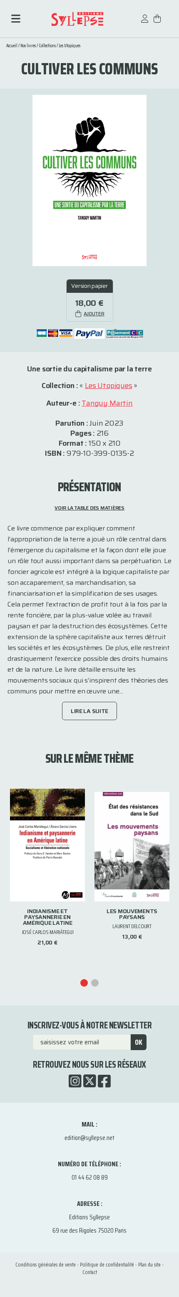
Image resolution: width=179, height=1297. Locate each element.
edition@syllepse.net (89, 1137)
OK (138, 1042)
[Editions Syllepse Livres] (77, 19)
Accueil (11, 45)
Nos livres (28, 45)
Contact (89, 1272)
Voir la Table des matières (89, 508)
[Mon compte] (145, 23)
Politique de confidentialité (107, 1264)
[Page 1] (84, 983)
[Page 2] (95, 983)
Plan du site (149, 1264)
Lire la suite (89, 711)
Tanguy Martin (107, 403)
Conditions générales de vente (45, 1264)
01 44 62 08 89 (90, 1177)
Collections (47, 45)
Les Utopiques (69, 45)
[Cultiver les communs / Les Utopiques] (89, 180)
